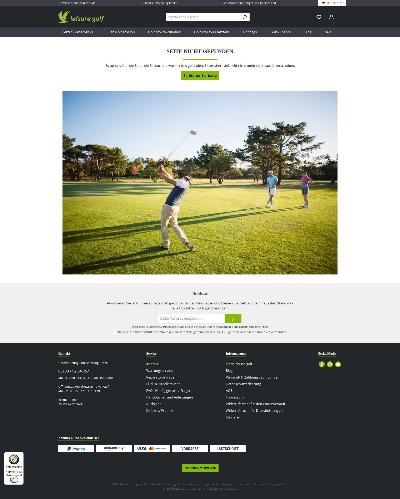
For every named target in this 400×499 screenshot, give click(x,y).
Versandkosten (188, 484)
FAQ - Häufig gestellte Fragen (168, 390)
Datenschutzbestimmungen (154, 332)
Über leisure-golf (239, 364)
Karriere (232, 417)
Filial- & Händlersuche (163, 384)
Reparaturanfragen (161, 377)
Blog (229, 370)
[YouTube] (338, 364)
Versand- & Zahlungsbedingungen (252, 377)
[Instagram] (330, 364)
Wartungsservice (159, 370)
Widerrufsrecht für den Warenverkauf (255, 404)
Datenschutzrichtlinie (220, 327)
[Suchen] (245, 17)
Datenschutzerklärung (243, 384)
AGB (225, 332)
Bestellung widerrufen (200, 468)
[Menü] (21, 454)
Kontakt (152, 364)
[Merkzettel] (319, 17)
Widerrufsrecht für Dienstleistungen (254, 410)
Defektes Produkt (160, 410)
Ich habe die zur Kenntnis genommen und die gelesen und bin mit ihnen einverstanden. (202, 332)
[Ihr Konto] (331, 17)
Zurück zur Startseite (200, 75)
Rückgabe (153, 404)
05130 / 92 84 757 (73, 371)
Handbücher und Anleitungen (169, 397)
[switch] (14, 480)
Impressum (235, 397)
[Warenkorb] (340, 15)
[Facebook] (321, 364)
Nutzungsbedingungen (253, 327)
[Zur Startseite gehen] (81, 16)
